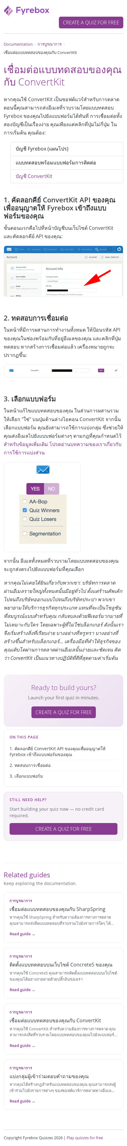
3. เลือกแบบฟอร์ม (26, 776)
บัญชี (34, 176)
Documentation (18, 44)
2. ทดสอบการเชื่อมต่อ (30, 765)
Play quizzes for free (85, 1137)
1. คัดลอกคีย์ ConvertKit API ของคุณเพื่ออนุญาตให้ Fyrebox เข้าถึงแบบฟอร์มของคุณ (57, 752)
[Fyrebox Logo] (27, 10)
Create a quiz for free (91, 22)
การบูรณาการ (50, 44)
